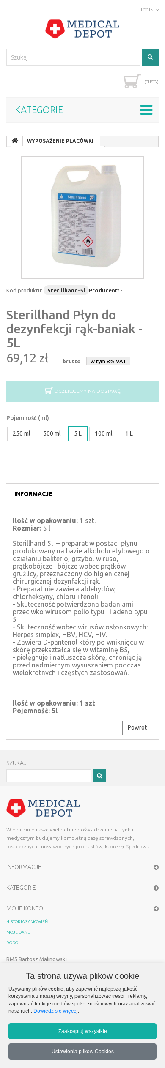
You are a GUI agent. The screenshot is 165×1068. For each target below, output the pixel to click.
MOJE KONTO (24, 908)
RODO (12, 942)
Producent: (104, 290)
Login (147, 10)
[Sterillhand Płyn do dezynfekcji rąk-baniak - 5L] (82, 217)
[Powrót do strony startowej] (15, 141)
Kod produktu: (24, 290)
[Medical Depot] (82, 29)
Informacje (33, 493)
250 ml (21, 433)
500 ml (52, 433)
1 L (129, 433)
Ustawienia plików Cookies (83, 1051)
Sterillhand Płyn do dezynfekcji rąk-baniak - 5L (74, 329)
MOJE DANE (18, 932)
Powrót (137, 727)
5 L (78, 433)
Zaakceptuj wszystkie (82, 1031)
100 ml (104, 433)
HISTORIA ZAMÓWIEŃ (27, 921)
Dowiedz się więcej (55, 1011)
